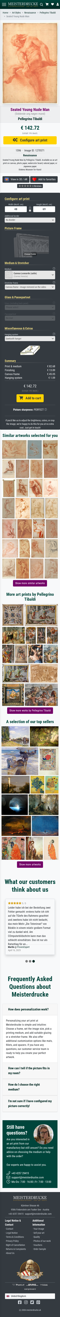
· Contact (9, 1228)
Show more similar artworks (30, 583)
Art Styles (16, 12)
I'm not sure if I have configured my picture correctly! (30, 1103)
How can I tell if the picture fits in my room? (29, 1070)
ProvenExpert (23, 947)
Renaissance (30, 12)
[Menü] (4, 4)
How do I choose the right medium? (24, 1087)
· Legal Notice (11, 1233)
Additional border (12, 216)
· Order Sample (39, 1249)
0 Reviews (37, 186)
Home (5, 12)
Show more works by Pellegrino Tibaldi (30, 710)
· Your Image (38, 1228)
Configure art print (32, 140)
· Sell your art (38, 1233)
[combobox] (30, 220)
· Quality (36, 1237)
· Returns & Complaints (15, 1249)
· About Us (9, 1253)
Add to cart (32, 398)
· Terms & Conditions (14, 1237)
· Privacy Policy (12, 1241)
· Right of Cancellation (15, 1245)
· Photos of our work (41, 1241)
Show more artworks (30, 864)
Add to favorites (46, 179)
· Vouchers (37, 1245)
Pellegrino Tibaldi (48, 12)
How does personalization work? (28, 1009)
